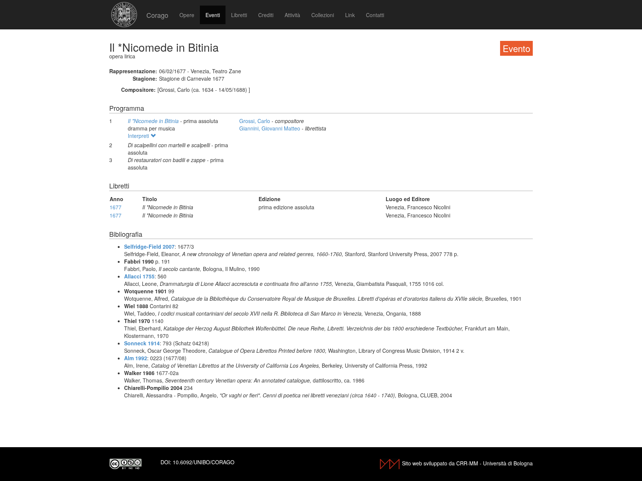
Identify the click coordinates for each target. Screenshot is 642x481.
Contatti (375, 15)
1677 (115, 207)
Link (350, 15)
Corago (157, 15)
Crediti (265, 15)
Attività (292, 15)
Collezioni (322, 15)
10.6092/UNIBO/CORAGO (203, 462)
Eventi (212, 15)
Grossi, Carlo (255, 121)
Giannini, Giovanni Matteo (270, 128)
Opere (186, 15)
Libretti (239, 15)
